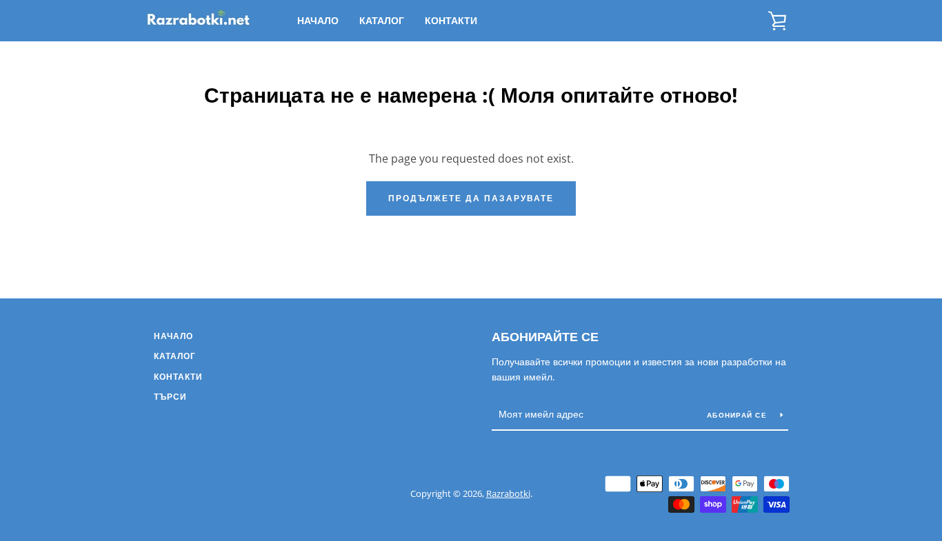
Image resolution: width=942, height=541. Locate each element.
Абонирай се (738, 415)
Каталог (381, 20)
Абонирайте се (545, 336)
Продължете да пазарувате (471, 198)
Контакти (451, 20)
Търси (170, 396)
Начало (318, 20)
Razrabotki (508, 493)
